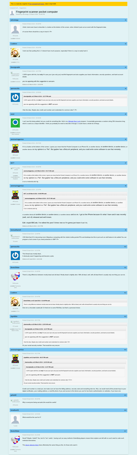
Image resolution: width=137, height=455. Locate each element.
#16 (125, 410)
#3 (125, 67)
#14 (125, 349)
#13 (125, 316)
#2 (125, 43)
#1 (125, 20)
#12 (125, 292)
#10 (125, 246)
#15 (125, 395)
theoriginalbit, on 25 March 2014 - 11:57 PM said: (37, 96)
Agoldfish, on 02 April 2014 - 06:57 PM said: (36, 357)
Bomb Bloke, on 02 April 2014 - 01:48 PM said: (37, 300)
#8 (125, 186)
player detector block (32, 445)
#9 (125, 230)
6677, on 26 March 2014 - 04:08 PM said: (35, 193)
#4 (125, 88)
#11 (125, 267)
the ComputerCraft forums (36, 4)
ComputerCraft (14, 8)
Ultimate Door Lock (74, 121)
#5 (125, 114)
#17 (125, 431)
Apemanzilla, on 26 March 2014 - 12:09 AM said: (37, 324)
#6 (125, 139)
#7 (125, 163)
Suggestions (22, 8)
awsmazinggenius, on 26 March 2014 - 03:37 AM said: (39, 171)
